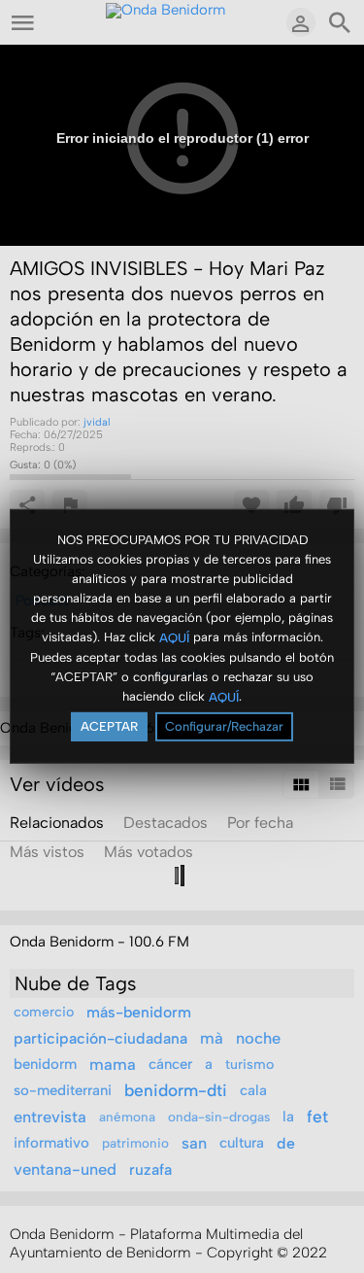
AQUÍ (174, 637)
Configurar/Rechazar (224, 726)
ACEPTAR (109, 726)
